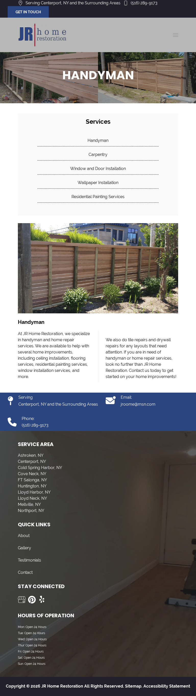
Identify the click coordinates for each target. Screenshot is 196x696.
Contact (25, 572)
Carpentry (98, 154)
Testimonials (29, 560)
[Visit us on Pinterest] (32, 599)
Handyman (98, 140)
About (24, 535)
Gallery (24, 547)
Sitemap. (133, 686)
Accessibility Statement (166, 686)
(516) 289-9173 (144, 3)
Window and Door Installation (98, 168)
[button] (175, 35)
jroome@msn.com (138, 404)
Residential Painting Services (98, 196)
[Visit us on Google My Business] (22, 599)
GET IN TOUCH (28, 12)
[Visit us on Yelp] (42, 599)
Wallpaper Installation (98, 182)
